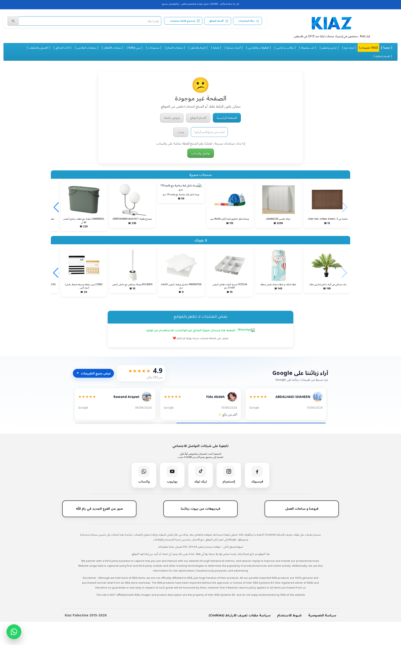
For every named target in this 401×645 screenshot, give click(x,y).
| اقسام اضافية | (382, 56)
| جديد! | (386, 47)
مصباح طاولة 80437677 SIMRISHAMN (132, 218)
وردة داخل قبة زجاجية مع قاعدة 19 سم (181, 194)
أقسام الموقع (217, 20)
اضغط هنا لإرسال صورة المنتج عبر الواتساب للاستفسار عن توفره (191, 330)
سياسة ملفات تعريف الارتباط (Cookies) (240, 615)
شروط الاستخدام (289, 615)
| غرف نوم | (349, 47)
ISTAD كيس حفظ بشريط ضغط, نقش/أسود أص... (84, 286)
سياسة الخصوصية (322, 615)
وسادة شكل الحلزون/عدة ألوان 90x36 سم (230, 218)
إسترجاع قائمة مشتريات (182, 20)
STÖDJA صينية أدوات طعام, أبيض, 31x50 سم (229, 286)
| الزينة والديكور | (198, 47)
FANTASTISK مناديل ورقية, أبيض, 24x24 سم (181, 286)
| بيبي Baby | (134, 47)
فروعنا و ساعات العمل (301, 508)
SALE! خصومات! (368, 47)
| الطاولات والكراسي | (258, 47)
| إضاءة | (216, 47)
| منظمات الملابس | (86, 47)
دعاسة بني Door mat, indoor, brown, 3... (327, 218)
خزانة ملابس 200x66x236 (278, 218)
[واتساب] (13, 631)
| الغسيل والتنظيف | (38, 47)
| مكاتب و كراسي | (285, 47)
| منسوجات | (154, 47)
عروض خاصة (172, 118)
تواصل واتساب (200, 153)
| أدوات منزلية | (233, 47)
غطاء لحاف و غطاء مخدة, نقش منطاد (278, 284)
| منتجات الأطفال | (112, 47)
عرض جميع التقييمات (93, 373)
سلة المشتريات (246, 20)
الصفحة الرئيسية (227, 118)
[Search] (13, 21)
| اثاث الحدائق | (62, 47)
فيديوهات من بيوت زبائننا (200, 508)
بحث (181, 132)
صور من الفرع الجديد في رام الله (99, 508)
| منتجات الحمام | (175, 47)
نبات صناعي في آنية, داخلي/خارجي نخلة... (327, 284)
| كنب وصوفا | (308, 47)
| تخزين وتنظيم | (329, 47)
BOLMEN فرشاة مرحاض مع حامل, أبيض (132, 284)
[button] (56, 207)
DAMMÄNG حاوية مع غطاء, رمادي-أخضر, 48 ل (83, 220)
